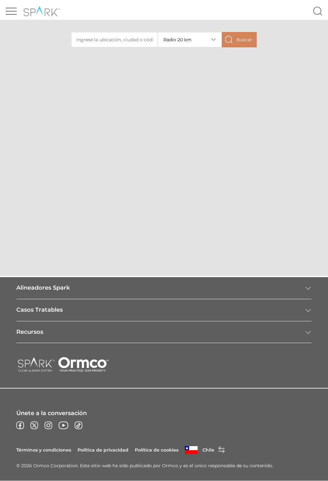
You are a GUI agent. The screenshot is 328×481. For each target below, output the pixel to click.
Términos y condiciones (43, 450)
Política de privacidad (103, 450)
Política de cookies (156, 450)
